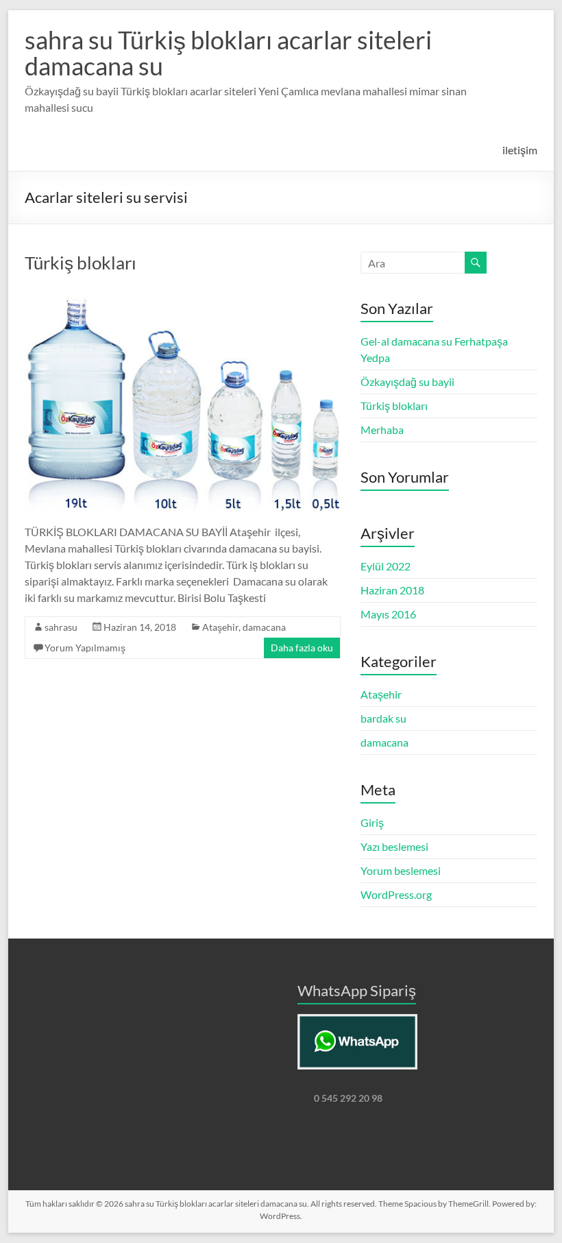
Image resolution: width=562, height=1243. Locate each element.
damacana (264, 627)
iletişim (519, 149)
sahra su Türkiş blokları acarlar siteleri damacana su (228, 53)
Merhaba (382, 429)
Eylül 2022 (386, 565)
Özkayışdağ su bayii (407, 381)
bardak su (383, 718)
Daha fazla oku (302, 647)
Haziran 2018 (392, 589)
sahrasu (61, 627)
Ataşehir (220, 627)
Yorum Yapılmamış (85, 647)
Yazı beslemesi (394, 846)
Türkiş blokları (80, 263)
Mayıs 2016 (388, 613)
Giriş (372, 822)
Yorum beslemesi (401, 870)
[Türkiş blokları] (182, 292)
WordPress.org (396, 894)
